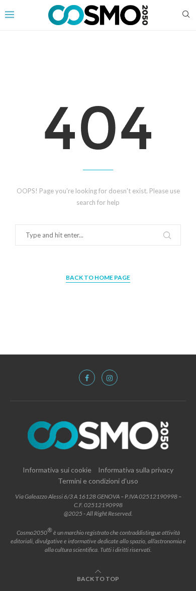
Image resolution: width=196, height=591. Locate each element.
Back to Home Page (98, 277)
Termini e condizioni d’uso (98, 481)
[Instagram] (110, 378)
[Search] (186, 15)
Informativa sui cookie (57, 469)
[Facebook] (87, 378)
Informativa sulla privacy (135, 469)
